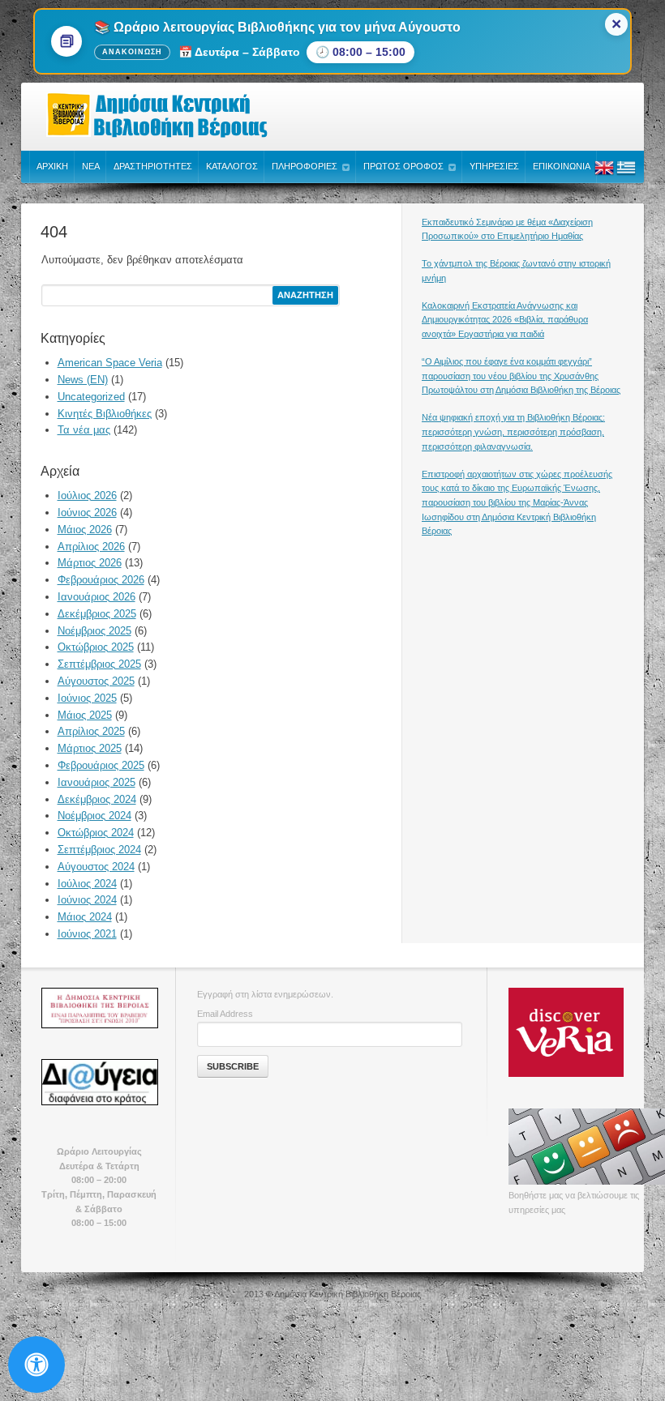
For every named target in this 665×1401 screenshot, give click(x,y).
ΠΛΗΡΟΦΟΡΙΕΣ (304, 166)
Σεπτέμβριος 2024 (99, 850)
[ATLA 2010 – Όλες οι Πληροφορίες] (99, 1008)
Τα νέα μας (84, 430)
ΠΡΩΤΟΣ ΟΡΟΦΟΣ (403, 166)
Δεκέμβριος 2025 (97, 614)
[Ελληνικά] (626, 174)
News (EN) (83, 380)
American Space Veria (110, 363)
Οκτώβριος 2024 (96, 833)
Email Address (225, 1014)
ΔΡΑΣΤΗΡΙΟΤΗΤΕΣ (153, 166)
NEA (91, 166)
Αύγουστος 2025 (96, 681)
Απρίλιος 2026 (91, 546)
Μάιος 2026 (85, 529)
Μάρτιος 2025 (90, 748)
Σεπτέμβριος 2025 (99, 664)
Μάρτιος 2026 (90, 563)
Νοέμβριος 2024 (94, 815)
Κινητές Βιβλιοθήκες (105, 414)
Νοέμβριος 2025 (94, 631)
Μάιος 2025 (85, 715)
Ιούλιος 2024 (87, 884)
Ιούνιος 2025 (87, 698)
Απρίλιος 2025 (91, 731)
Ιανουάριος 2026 (96, 597)
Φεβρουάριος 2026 (101, 580)
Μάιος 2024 (85, 917)
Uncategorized (91, 397)
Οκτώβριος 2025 (96, 647)
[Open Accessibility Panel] (36, 1364)
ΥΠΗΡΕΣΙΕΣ (494, 166)
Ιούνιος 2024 (87, 900)
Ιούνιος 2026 (87, 512)
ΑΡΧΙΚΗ (52, 166)
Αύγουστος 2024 (96, 867)
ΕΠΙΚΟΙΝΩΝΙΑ (561, 166)
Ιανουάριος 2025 (96, 782)
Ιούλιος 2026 (87, 495)
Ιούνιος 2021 (87, 934)
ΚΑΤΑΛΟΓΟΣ (232, 166)
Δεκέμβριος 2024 (97, 799)
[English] (604, 174)
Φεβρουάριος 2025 (101, 765)
